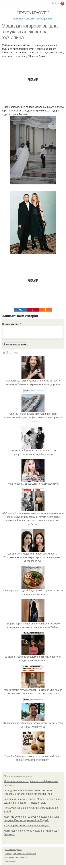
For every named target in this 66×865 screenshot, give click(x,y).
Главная (18, 18)
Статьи (29, 18)
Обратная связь (10, 861)
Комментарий (11, 324)
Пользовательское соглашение (24, 854)
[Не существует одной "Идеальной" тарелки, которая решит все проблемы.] (33, 586)
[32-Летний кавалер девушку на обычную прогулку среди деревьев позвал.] (33, 653)
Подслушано (44, 18)
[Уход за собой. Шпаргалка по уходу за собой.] (33, 480)
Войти (55, 3)
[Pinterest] (33, 310)
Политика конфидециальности (16, 857)
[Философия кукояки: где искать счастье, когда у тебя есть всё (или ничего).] (33, 719)
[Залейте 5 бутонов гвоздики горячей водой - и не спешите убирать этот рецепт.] (33, 752)
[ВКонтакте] (20, 310)
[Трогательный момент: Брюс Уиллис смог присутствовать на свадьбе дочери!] (33, 447)
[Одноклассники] (45, 310)
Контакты (8, 854)
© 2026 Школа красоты (13, 850)
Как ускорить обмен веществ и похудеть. (27, 825)
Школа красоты (33, 12)
